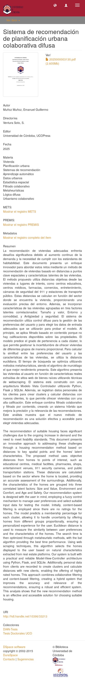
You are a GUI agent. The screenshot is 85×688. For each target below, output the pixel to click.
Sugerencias (25, 659)
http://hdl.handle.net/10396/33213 (25, 616)
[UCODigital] (61, 672)
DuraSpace (10, 655)
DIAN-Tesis (10, 629)
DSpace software (14, 647)
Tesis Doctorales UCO (17, 633)
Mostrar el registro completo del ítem (27, 237)
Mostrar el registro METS (19, 211)
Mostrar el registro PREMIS (21, 224)
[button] (55, 5)
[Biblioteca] (59, 662)
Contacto (9, 659)
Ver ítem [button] (12, 20)
